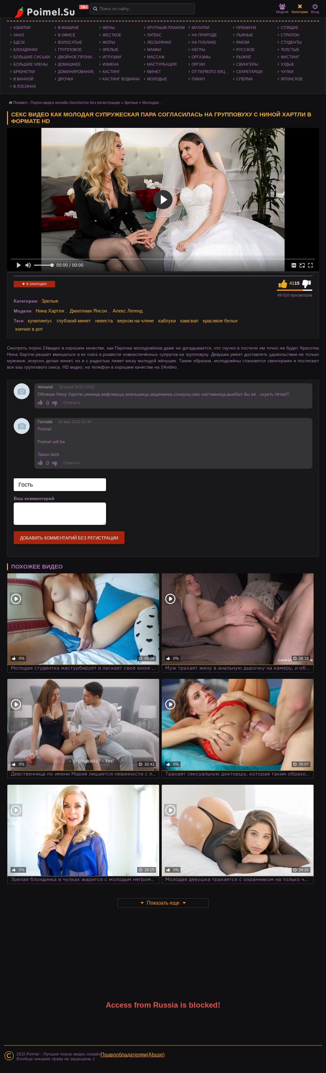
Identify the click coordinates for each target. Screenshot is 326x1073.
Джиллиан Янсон (88, 310)
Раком (242, 42)
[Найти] (95, 8)
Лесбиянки (159, 42)
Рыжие (243, 57)
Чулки (287, 72)
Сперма (244, 79)
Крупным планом (166, 28)
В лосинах (24, 86)
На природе (204, 35)
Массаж (156, 57)
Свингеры (247, 64)
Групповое (70, 50)
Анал (18, 35)
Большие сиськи (31, 57)
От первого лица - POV (212, 72)
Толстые (290, 50)
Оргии (198, 64)
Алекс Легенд (128, 310)
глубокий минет (74, 320)
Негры (198, 50)
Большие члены (30, 64)
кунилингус (40, 320)
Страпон (290, 35)
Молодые (157, 79)
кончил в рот (29, 329)
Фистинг (290, 57)
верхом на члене (135, 320)
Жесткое (112, 35)
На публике (204, 42)
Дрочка (65, 79)
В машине (68, 28)
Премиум (246, 28)
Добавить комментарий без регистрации (69, 538)
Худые (287, 64)
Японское (292, 79)
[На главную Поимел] (48, 12)
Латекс (154, 35)
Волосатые (70, 42)
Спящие (289, 28)
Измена (111, 64)
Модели (282, 12)
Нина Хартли (50, 310)
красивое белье (220, 320)
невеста (104, 320)
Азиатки (22, 28)
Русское (245, 50)
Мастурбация (162, 64)
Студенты (291, 42)
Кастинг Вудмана (121, 79)
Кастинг (111, 72)
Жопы (109, 42)
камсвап (189, 320)
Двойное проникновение (78, 57)
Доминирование (76, 72)
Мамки (154, 50)
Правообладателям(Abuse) (133, 1054)
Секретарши (249, 72)
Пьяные (244, 35)
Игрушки (112, 57)
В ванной (23, 79)
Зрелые (110, 50)
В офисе (66, 35)
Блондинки (25, 50)
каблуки (167, 320)
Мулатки (200, 28)
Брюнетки (24, 72)
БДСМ (19, 42)
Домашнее (69, 64)
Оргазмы (201, 57)
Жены (109, 28)
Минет (154, 72)
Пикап (198, 79)
